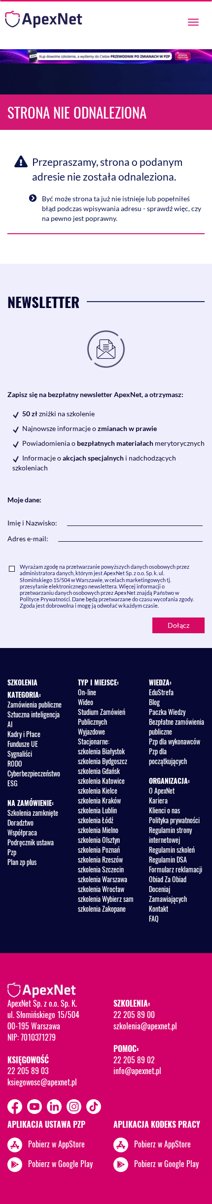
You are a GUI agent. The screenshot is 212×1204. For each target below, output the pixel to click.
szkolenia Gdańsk (99, 771)
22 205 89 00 (134, 1014)
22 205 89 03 (27, 1071)
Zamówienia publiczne (34, 704)
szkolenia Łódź (95, 820)
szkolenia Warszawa (102, 879)
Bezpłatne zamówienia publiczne (176, 726)
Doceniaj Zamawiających (168, 894)
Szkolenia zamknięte (32, 812)
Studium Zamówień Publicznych (101, 717)
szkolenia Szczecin (101, 869)
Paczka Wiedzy (167, 712)
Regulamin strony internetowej (170, 835)
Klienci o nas (164, 810)
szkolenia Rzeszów (100, 859)
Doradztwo (20, 822)
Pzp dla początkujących (168, 756)
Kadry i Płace (23, 734)
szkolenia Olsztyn (99, 839)
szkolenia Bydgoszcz (102, 761)
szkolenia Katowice (101, 780)
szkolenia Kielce (97, 790)
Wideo (85, 702)
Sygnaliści (19, 753)
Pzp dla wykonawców (174, 741)
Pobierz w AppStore (56, 1143)
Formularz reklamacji (175, 869)
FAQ (154, 918)
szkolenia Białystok (101, 751)
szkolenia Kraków (99, 800)
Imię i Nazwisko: (32, 523)
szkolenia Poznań (99, 849)
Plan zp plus (21, 862)
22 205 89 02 (134, 1060)
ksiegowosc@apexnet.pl (42, 1082)
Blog (154, 702)
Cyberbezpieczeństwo (33, 773)
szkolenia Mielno (98, 830)
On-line (87, 692)
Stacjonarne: (93, 741)
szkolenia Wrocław (101, 889)
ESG (12, 783)
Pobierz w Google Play (60, 1163)
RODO (14, 763)
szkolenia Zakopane (102, 908)
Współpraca (22, 832)
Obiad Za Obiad (167, 879)
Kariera (158, 800)
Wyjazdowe (91, 731)
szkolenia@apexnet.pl (145, 1026)
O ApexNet (162, 790)
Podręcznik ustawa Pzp (30, 847)
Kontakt (158, 908)
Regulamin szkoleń (172, 849)
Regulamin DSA (168, 859)
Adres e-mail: (27, 538)
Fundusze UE (22, 744)
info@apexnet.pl (137, 1071)
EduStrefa (161, 692)
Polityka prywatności (174, 820)
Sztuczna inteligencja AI (33, 719)
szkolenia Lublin (97, 810)
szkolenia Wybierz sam (106, 899)
